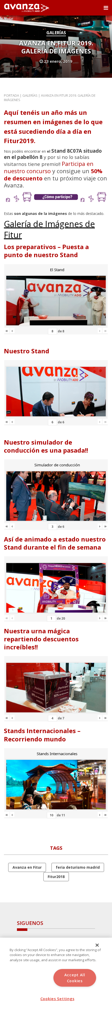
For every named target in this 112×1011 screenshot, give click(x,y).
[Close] (97, 945)
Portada (11, 95)
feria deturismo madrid (78, 867)
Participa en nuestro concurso (49, 167)
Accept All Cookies (74, 977)
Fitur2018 (56, 876)
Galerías (56, 33)
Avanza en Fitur (27, 867)
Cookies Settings (57, 998)
